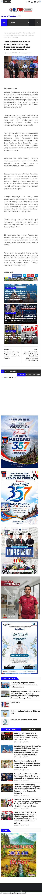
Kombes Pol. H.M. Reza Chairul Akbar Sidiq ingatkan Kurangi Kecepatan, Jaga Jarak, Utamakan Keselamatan (20, 318)
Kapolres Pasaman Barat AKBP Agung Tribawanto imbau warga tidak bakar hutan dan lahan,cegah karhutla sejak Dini (27, 736)
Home (6, 33)
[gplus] (38, 2)
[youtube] (32, 2)
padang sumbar (14, 33)
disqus (28, 375)
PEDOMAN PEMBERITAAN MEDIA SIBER (24, 720)
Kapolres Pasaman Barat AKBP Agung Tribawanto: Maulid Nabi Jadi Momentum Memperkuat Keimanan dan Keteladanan (27, 764)
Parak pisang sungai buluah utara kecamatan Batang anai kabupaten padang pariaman (24, 685)
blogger (21, 375)
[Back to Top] (21, 891)
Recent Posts (11, 729)
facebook (36, 375)
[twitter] (29, 2)
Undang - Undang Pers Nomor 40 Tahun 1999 (25, 712)
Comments (31, 729)
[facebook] (26, 2)
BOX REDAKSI (15, 702)
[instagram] (35, 2)
